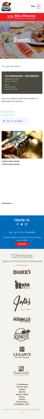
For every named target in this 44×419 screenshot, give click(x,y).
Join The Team (22, 387)
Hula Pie (22, 392)
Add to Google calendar (11, 164)
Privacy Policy (22, 402)
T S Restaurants (22, 385)
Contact (22, 389)
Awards (22, 397)
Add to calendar (15, 121)
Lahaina (22, 399)
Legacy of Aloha (22, 394)
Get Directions (7, 203)
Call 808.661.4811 (22, 404)
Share (6, 113)
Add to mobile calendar (11, 161)
